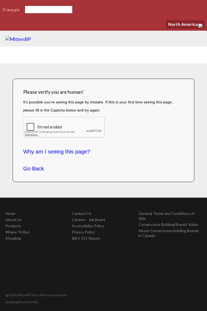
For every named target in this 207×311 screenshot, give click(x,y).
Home (10, 213)
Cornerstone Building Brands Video (168, 224)
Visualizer (13, 238)
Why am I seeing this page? (56, 152)
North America (183, 24)
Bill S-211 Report (86, 238)
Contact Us (81, 213)
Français (11, 9)
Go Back (33, 169)
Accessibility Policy (88, 225)
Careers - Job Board (88, 219)
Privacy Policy (83, 232)
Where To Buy (17, 232)
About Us (13, 219)
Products (13, 225)
